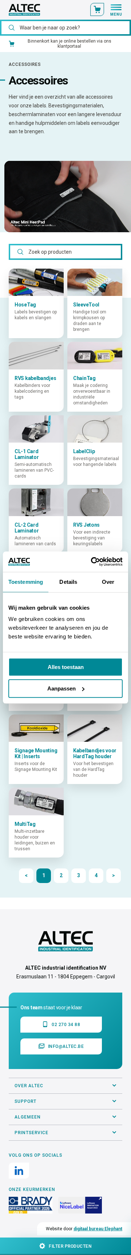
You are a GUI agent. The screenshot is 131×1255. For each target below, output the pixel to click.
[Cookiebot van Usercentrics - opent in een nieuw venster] (92, 561)
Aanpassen (61, 688)
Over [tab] (108, 582)
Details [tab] (68, 582)
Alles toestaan (66, 667)
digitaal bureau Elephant (98, 1228)
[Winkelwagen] (97, 9)
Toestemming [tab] (25, 582)
